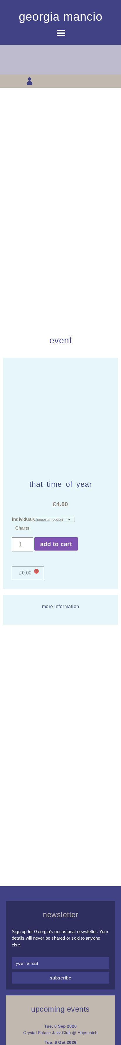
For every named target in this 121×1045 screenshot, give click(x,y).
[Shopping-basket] (39, 81)
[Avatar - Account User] (29, 81)
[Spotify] (91, 81)
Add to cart (56, 544)
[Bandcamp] (81, 81)
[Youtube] (71, 81)
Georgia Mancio (60, 16)
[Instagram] (60, 81)
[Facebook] (50, 81)
